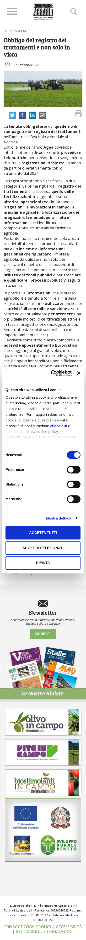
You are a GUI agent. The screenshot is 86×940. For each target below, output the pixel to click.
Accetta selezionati (43, 548)
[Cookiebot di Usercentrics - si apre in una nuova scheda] (53, 373)
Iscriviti (43, 634)
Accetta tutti (43, 533)
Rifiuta (43, 563)
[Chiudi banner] (79, 373)
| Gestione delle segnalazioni (43, 931)
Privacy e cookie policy (28, 926)
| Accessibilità (67, 926)
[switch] (74, 469)
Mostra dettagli (58, 518)
